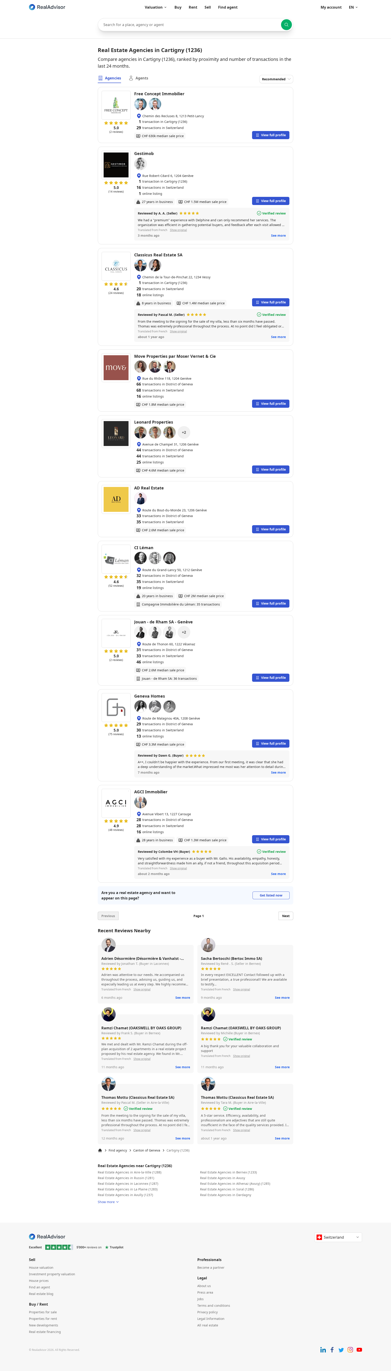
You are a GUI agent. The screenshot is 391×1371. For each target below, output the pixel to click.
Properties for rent (43, 1318)
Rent (193, 7)
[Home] (100, 1150)
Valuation (154, 7)
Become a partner (210, 1267)
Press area (205, 1292)
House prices (39, 1280)
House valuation (41, 1267)
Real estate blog (41, 1294)
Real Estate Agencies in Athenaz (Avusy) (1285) (235, 1183)
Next (286, 916)
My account (331, 7)
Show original (178, 230)
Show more (106, 1202)
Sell (208, 7)
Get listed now (271, 895)
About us (204, 1286)
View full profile (273, 135)
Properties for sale (43, 1312)
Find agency (118, 1150)
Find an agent (39, 1287)
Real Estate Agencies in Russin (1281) (126, 1178)
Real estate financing (45, 1332)
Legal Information (210, 1318)
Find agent (228, 7)
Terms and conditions (213, 1305)
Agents (142, 78)
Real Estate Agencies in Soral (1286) (227, 1189)
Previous (108, 916)
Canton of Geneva (146, 1150)
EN (351, 7)
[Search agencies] (286, 24)
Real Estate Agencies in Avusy (222, 1178)
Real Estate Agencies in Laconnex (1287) (128, 1183)
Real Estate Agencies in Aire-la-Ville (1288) (129, 1172)
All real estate (207, 1325)
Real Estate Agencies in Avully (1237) (125, 1195)
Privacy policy (207, 1312)
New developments (43, 1325)
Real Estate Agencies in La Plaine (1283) (127, 1189)
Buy (177, 7)
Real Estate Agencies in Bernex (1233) (228, 1172)
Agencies (113, 78)
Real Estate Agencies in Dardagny (225, 1195)
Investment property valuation (52, 1274)
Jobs (200, 1299)
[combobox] (195, 24)
